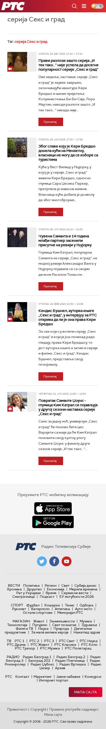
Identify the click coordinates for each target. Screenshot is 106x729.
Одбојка (86, 605)
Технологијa (17, 625)
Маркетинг (43, 676)
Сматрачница (23, 596)
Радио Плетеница (70, 660)
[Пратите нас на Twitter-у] (42, 561)
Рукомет (19, 609)
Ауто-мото (83, 609)
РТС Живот (40, 644)
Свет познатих (64, 625)
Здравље (89, 625)
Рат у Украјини (28, 593)
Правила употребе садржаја (73, 709)
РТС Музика (50, 648)
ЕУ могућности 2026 (76, 596)
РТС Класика (65, 644)
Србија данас (85, 585)
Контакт (22, 676)
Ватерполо (40, 609)
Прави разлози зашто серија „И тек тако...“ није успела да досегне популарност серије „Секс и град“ (68, 65)
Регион (50, 585)
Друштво (34, 589)
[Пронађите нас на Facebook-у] (54, 561)
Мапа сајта (85, 692)
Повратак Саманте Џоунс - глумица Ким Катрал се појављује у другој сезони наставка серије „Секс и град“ (68, 407)
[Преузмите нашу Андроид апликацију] (53, 522)
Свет (65, 585)
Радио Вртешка (72, 664)
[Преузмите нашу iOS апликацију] (53, 508)
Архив (60, 668)
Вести (14, 585)
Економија (55, 589)
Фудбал (32, 605)
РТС (8, 676)
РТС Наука (89, 641)
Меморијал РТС (70, 612)
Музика (86, 621)
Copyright (38, 709)
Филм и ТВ (24, 628)
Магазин (21, 621)
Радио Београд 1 (37, 657)
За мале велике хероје (50, 632)
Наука (43, 628)
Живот (38, 621)
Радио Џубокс (42, 664)
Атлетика (62, 609)
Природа (61, 628)
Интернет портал (53, 680)
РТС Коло (89, 644)
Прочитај (50, 122)
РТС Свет (67, 641)
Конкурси (93, 676)
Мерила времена (83, 589)
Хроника (14, 589)
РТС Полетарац (78, 648)
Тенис (70, 605)
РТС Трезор (25, 648)
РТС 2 (34, 641)
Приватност (17, 709)
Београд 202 (39, 660)
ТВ (9, 641)
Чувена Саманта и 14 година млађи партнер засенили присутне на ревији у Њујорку (65, 240)
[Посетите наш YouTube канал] (66, 561)
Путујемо (39, 625)
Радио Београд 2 (70, 657)
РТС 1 (19, 641)
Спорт (17, 605)
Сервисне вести (74, 593)
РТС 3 (49, 641)
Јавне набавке (68, 676)
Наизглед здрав (86, 632)
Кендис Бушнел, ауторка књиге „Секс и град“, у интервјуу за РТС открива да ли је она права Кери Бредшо (67, 317)
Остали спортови (37, 612)
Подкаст (47, 596)
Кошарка (52, 605)
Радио (13, 657)
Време (51, 593)
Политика (31, 585)
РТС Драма (16, 644)
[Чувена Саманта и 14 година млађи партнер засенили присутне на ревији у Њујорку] (17, 237)
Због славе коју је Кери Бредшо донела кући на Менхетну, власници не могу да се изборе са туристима (68, 153)
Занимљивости (62, 621)
